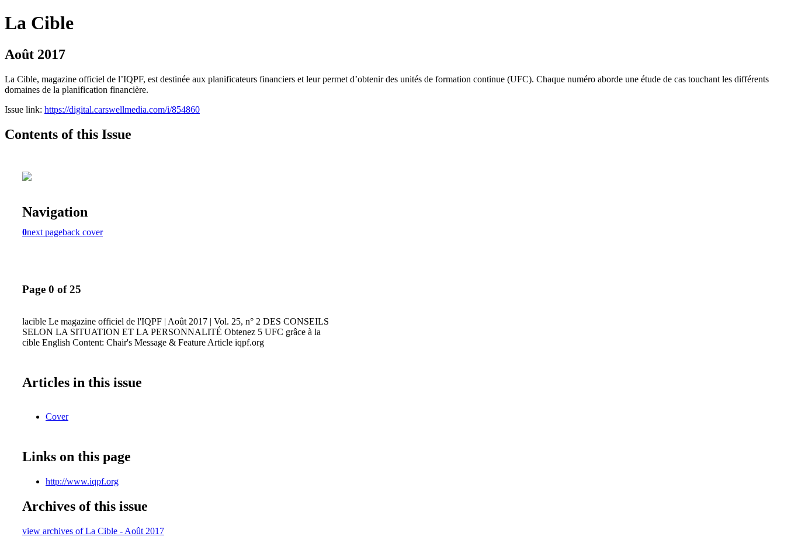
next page (45, 232)
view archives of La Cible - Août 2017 (93, 531)
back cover (83, 232)
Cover (57, 416)
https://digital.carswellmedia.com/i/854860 (122, 109)
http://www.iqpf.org (82, 481)
